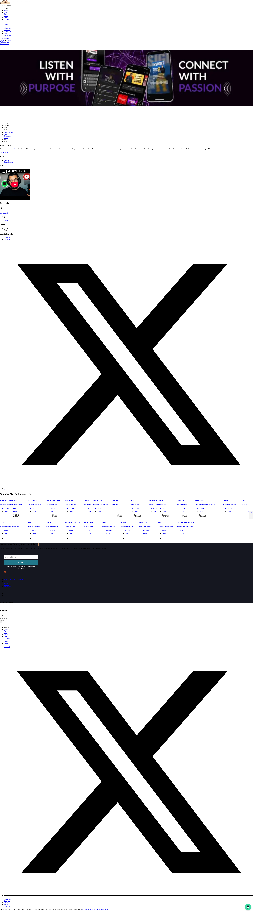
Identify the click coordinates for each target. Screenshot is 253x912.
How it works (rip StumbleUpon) (14, 579)
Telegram (7, 901)
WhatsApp (7, 899)
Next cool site (4, 44)
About (6, 581)
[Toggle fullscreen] (5, 618)
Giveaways (7, 31)
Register (9, 40)
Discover (7, 30)
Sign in (2, 40)
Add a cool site (4, 38)
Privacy (6, 585)
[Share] (3, 618)
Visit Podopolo (4, 152)
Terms (6, 583)
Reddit (6, 904)
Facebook (7, 647)
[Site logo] (15, 3)
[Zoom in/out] (7, 618)
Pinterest (6, 902)
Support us (7, 35)
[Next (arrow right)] (3, 620)
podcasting (13, 149)
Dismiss (108, 909)
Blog (5, 33)
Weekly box (7, 28)
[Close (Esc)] (1, 618)
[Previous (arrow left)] (1, 620)
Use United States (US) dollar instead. (94, 909)
